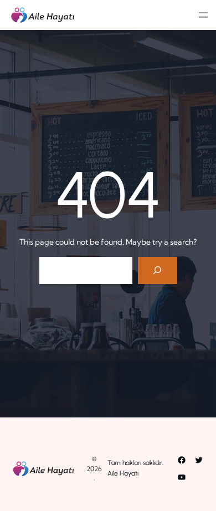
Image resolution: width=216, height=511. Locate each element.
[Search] (157, 270)
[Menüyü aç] (203, 15)
